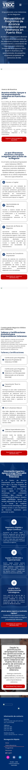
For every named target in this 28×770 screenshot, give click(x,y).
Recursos (8, 750)
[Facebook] (14, 757)
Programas (9, 748)
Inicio (7, 743)
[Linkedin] (20, 757)
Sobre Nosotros (10, 745)
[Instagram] (7, 757)
